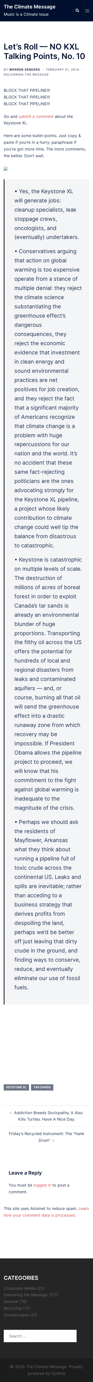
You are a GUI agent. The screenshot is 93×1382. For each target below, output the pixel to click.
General (11, 1301)
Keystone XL (16, 1087)
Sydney (58, 1373)
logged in (42, 1185)
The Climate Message (30, 7)
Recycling (13, 1308)
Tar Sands (42, 1087)
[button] (77, 11)
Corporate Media (20, 1288)
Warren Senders (24, 69)
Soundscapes (16, 1314)
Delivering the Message (26, 74)
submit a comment (36, 116)
